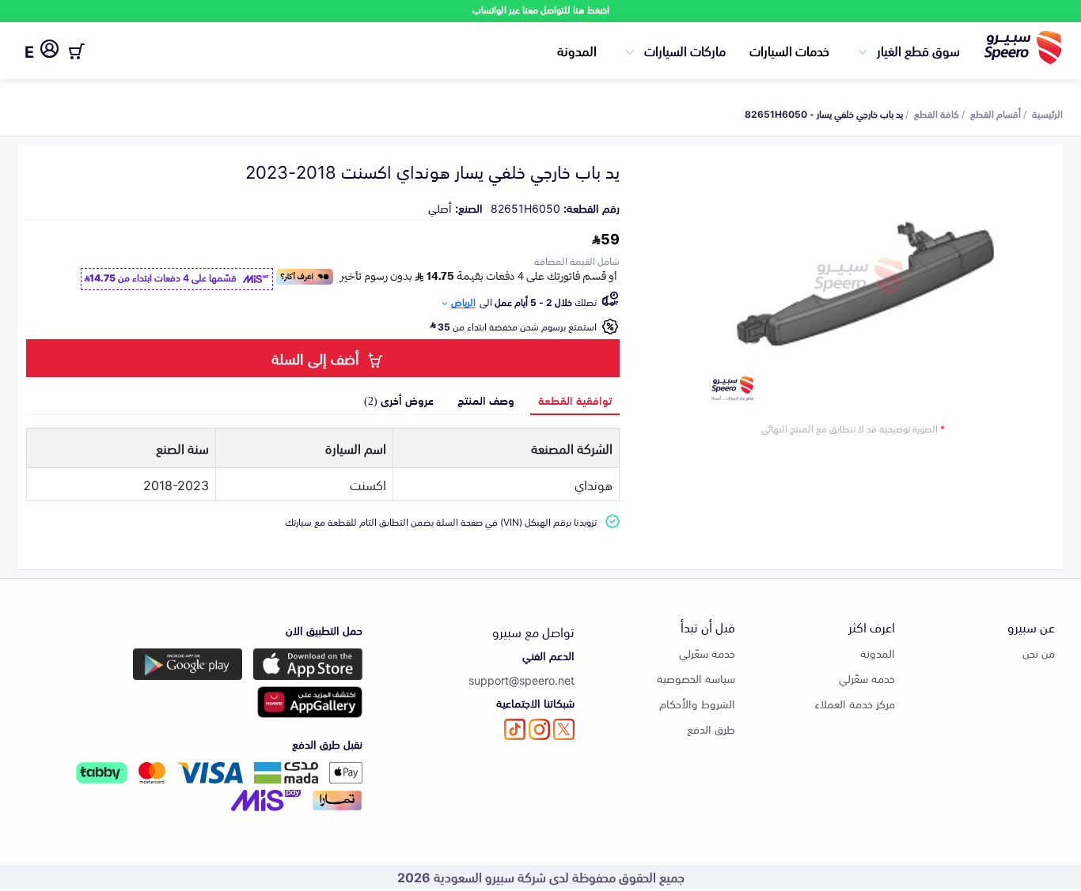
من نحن (1038, 652)
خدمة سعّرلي (867, 678)
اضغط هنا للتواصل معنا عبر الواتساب (540, 9)
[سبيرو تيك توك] (514, 729)
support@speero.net (521, 679)
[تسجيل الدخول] (49, 51)
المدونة (577, 50)
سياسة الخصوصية (696, 678)
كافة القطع (936, 113)
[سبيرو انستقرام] (539, 729)
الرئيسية (1047, 113)
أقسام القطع (995, 113)
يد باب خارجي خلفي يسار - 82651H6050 (824, 113)
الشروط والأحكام (697, 703)
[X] (564, 729)
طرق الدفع (711, 728)
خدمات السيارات (789, 50)
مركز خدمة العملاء (854, 703)
